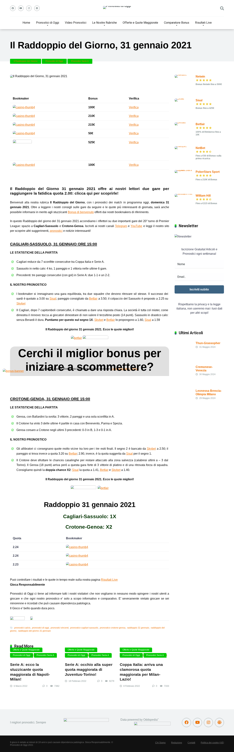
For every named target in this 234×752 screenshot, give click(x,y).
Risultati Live (203, 22)
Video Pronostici (75, 22)
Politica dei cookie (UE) (212, 742)
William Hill (203, 195)
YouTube (136, 226)
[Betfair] (180, 122)
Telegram (121, 226)
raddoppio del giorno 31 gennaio (34, 631)
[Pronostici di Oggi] (117, 7)
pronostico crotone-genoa (112, 627)
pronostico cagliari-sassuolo (84, 627)
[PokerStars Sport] (185, 170)
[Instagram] (29, 8)
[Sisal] (179, 98)
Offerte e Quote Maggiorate (140, 22)
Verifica (134, 107)
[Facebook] (13, 8)
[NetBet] (180, 146)
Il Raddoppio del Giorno (25, 61)
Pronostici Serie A (80, 61)
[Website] (37, 8)
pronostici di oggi (40, 627)
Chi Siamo (160, 742)
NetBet (200, 148)
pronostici (56, 230)
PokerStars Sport (208, 171)
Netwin (200, 76)
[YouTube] (21, 8)
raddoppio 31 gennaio (138, 627)
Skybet (20, 303)
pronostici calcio (22, 627)
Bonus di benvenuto (81, 212)
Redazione (176, 742)
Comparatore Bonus (176, 22)
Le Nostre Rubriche (104, 22)
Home (26, 22)
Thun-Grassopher (208, 343)
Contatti (191, 742)
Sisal (53, 298)
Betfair (93, 298)
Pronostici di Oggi (47, 22)
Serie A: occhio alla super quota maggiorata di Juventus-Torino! (88, 669)
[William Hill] (183, 193)
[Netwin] (181, 74)
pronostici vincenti (60, 627)
